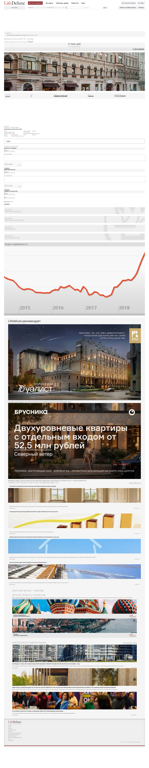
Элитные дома (62, 3)
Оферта (9, 725)
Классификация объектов (13, 734)
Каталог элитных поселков (14, 219)
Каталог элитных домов (13, 211)
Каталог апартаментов (12, 237)
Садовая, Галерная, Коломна (17, 136)
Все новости (135, 483)
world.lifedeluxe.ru (47, 598)
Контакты (10, 731)
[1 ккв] (74, 7)
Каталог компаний (10, 228)
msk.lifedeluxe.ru (121, 597)
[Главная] (5, 35)
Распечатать (8, 33)
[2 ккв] (74, 8)
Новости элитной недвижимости (15, 737)
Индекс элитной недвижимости (14, 733)
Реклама (141, 7)
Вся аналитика (130, 643)
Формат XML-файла (12, 736)
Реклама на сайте (12, 729)
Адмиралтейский (60, 96)
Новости (74, 3)
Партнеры (10, 728)
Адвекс (8, 141)
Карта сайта (10, 740)
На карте (49, 3)
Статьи (9, 739)
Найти (105, 7)
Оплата (9, 726)
